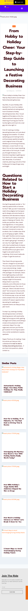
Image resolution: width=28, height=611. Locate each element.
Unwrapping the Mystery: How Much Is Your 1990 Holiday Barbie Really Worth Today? (14, 454)
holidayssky (11, 91)
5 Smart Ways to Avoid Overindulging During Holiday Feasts (13, 550)
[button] (9, 4)
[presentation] (14, 374)
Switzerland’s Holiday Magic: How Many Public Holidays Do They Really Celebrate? (13, 388)
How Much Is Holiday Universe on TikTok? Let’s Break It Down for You (14, 519)
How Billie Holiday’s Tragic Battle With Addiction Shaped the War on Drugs (12, 487)
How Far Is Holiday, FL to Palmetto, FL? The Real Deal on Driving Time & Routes (14, 421)
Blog (14, 26)
